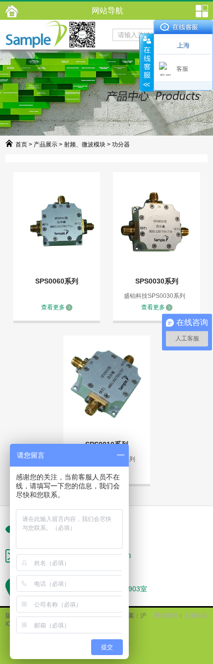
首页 (21, 144)
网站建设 (166, 615)
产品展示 (45, 144)
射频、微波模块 (85, 144)
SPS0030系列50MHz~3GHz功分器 (156, 282)
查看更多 (53, 307)
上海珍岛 (196, 615)
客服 (182, 68)
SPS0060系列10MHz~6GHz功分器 (56, 282)
